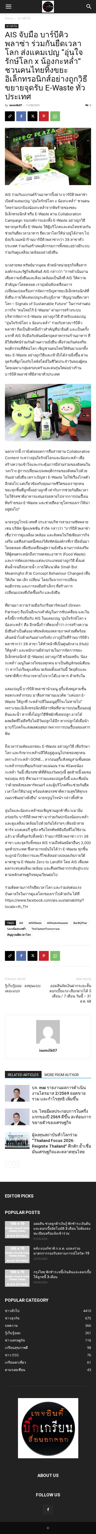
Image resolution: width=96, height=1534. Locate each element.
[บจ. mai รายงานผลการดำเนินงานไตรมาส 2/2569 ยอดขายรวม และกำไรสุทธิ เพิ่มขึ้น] (17, 1093)
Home (9, 18)
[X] (32, 116)
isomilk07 (15, 105)
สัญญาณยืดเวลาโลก (19, 934)
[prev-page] (8, 1164)
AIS (21, 923)
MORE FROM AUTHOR (62, 1075)
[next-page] (16, 1164)
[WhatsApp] (55, 116)
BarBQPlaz (80, 923)
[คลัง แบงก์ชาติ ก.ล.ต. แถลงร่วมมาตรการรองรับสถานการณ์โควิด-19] (17, 1254)
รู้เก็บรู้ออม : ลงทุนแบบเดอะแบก (23, 988)
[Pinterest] (44, 116)
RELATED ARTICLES (23, 1075)
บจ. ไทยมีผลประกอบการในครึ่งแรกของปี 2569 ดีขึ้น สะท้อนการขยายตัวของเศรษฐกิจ (61, 1117)
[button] (8, 6)
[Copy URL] (10, 116)
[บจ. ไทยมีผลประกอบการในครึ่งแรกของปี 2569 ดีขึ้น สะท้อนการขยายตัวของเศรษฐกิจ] (17, 1117)
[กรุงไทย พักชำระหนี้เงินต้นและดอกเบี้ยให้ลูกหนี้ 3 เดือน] (17, 1278)
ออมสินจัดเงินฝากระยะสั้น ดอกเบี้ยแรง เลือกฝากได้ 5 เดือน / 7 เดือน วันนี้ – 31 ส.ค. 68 (70, 994)
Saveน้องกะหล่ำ (16, 929)
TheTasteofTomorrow (46, 929)
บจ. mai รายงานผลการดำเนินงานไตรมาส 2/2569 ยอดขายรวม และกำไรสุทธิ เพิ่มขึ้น (59, 1093)
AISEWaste (35, 923)
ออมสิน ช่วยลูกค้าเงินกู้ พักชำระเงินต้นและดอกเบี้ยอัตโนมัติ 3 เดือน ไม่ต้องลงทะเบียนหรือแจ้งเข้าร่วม (62, 1228)
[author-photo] (48, 1043)
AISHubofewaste (57, 923)
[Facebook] (21, 116)
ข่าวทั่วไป (24, 18)
